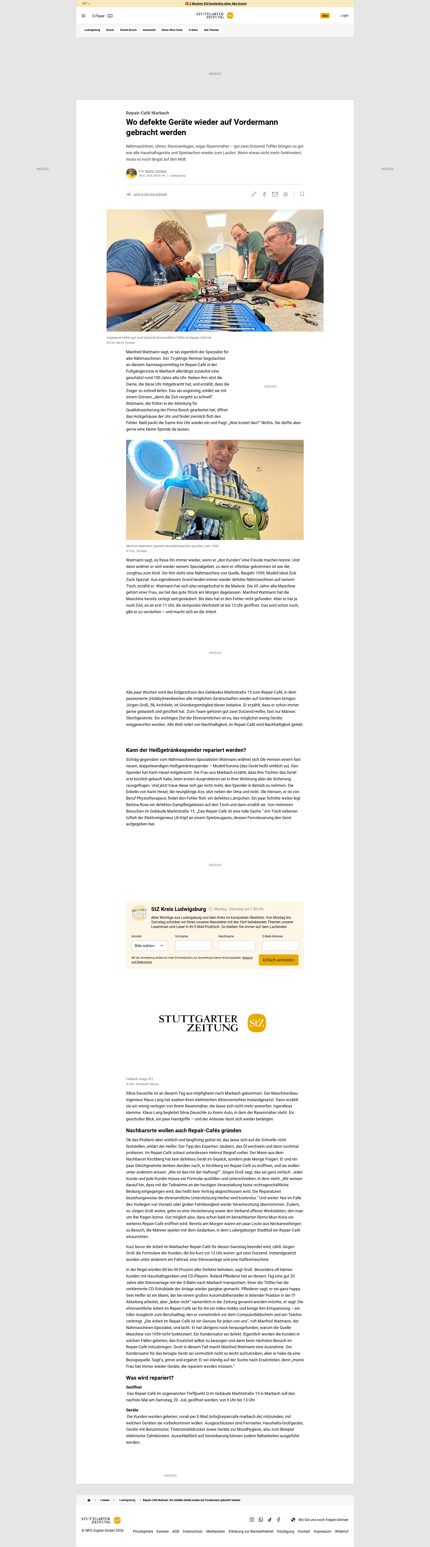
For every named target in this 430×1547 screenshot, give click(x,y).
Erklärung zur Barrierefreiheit (251, 1531)
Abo (325, 15)
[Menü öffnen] (83, 15)
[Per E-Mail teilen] (275, 194)
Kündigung (285, 1531)
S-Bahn (193, 30)
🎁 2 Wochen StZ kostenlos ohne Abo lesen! (216, 3)
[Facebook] (278, 1519)
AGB (175, 1531)
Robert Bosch (128, 30)
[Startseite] (89, 1500)
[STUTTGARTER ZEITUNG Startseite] (215, 15)
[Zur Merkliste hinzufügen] (301, 194)
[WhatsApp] (260, 1519)
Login (344, 15)
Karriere (163, 1531)
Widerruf (341, 1531)
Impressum (322, 1531)
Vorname (181, 936)
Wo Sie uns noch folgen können (323, 1520)
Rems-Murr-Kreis (172, 30)
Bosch (110, 30)
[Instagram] (252, 1519)
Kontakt (304, 1531)
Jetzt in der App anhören (150, 194)
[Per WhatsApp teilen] (285, 194)
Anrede (136, 936)
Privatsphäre (143, 1531)
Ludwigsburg (92, 30)
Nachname (226, 936)
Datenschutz (193, 1531)
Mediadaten (215, 1531)
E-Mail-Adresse (272, 936)
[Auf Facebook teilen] (264, 194)
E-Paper (98, 16)
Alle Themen (211, 30)
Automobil (149, 30)
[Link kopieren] (253, 194)
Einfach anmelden (279, 960)
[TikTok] (269, 1519)
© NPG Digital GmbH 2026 (103, 1530)
